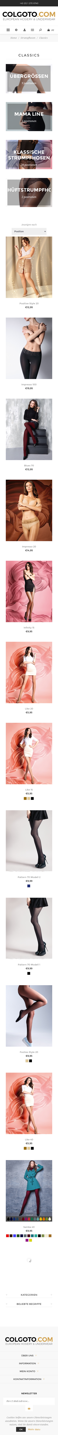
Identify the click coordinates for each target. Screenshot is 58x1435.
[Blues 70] (29, 429)
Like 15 (29, 789)
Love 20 (29, 1319)
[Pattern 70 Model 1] (29, 928)
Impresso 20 (29, 546)
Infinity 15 (29, 627)
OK (21, 1429)
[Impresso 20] (29, 510)
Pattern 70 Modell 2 (29, 877)
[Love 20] (29, 1283)
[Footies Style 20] (29, 1016)
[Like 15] (29, 753)
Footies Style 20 (29, 1052)
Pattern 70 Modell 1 (29, 964)
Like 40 (29, 1139)
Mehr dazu (34, 1429)
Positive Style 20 (29, 303)
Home (13, 38)
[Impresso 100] (29, 348)
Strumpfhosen (28, 38)
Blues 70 (29, 465)
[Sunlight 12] (29, 1364)
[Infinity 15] (29, 591)
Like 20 (29, 708)
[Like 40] (29, 1103)
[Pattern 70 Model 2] (29, 841)
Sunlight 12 (29, 1400)
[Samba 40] (29, 1191)
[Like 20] (29, 672)
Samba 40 (29, 1227)
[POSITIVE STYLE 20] (29, 267)
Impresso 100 (29, 384)
